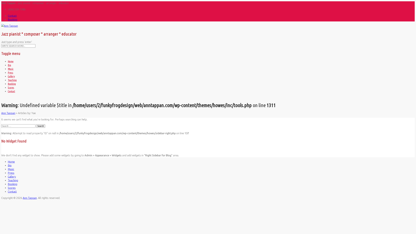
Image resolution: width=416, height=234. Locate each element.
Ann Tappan (30, 197)
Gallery (11, 76)
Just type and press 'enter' (16, 41)
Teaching (12, 80)
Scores (11, 87)
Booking (12, 19)
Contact (12, 15)
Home (10, 61)
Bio (9, 65)
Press (10, 72)
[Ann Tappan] (9, 25)
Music (10, 68)
